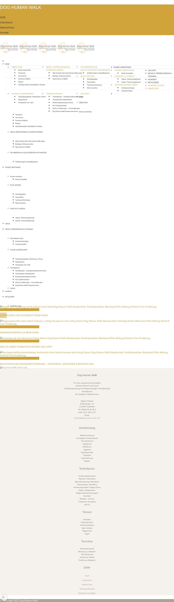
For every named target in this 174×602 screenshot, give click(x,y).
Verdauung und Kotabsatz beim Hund (24, 315)
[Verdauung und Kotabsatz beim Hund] (78, 306)
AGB (2, 17)
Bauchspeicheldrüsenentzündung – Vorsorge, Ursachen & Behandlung (47, 364)
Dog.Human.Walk (28, 600)
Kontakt (4, 32)
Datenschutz (7, 27)
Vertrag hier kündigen (87, 593)
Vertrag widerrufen (87, 589)
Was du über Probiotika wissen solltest (26, 346)
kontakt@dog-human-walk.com (87, 418)
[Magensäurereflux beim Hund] (87, 323)
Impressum (6, 22)
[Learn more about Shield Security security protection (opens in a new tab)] (4, 598)
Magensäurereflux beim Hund (19, 332)
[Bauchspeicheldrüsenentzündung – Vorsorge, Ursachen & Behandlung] (87, 355)
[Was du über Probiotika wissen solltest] (75, 338)
